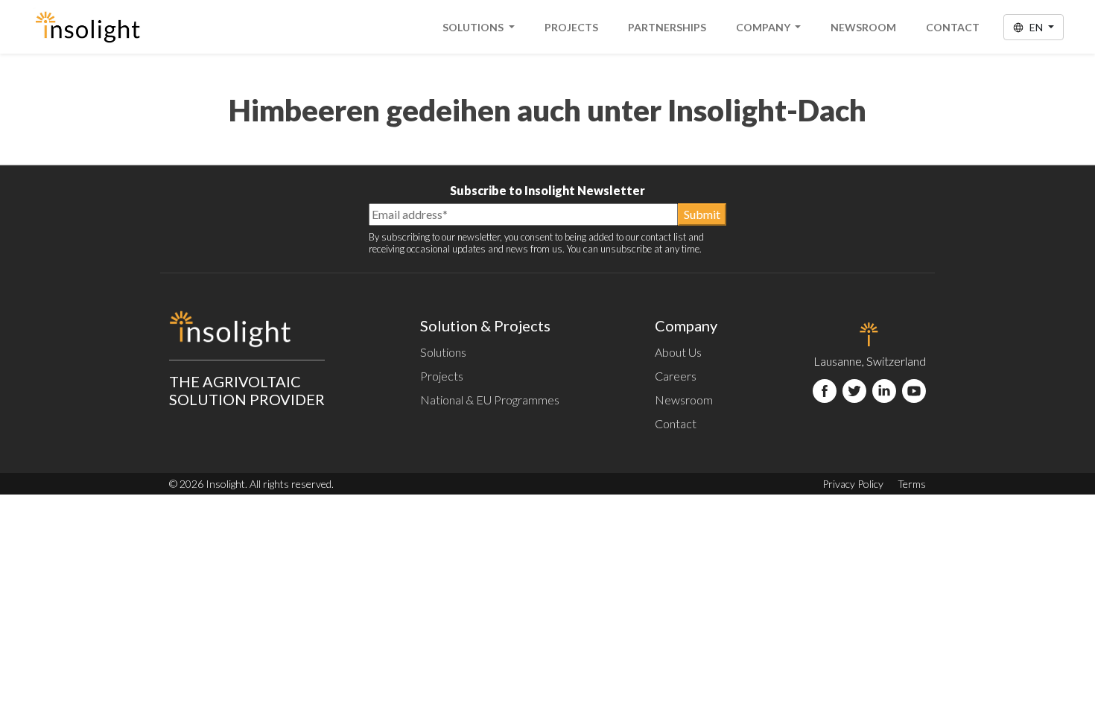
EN (1036, 27)
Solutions (474, 27)
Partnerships (667, 27)
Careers (675, 376)
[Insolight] (87, 27)
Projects (571, 27)
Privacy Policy (852, 483)
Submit (702, 214)
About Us (678, 352)
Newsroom (863, 27)
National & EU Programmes (489, 399)
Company (764, 27)
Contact (953, 27)
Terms (912, 483)
